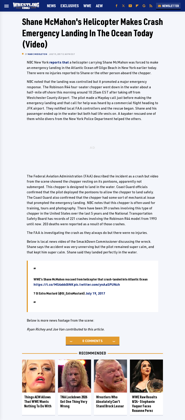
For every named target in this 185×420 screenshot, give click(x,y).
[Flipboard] (137, 5)
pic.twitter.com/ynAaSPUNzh (97, 284)
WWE (87, 5)
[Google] (144, 5)
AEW (99, 5)
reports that (59, 62)
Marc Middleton (37, 54)
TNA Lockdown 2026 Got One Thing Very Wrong (73, 401)
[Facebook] (116, 5)
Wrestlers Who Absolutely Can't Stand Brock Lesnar (110, 401)
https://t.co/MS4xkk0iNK (53, 284)
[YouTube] (130, 5)
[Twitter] (123, 5)
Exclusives (70, 5)
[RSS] (150, 5)
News (51, 5)
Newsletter (170, 6)
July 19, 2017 (95, 293)
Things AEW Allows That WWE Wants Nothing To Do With (37, 401)
